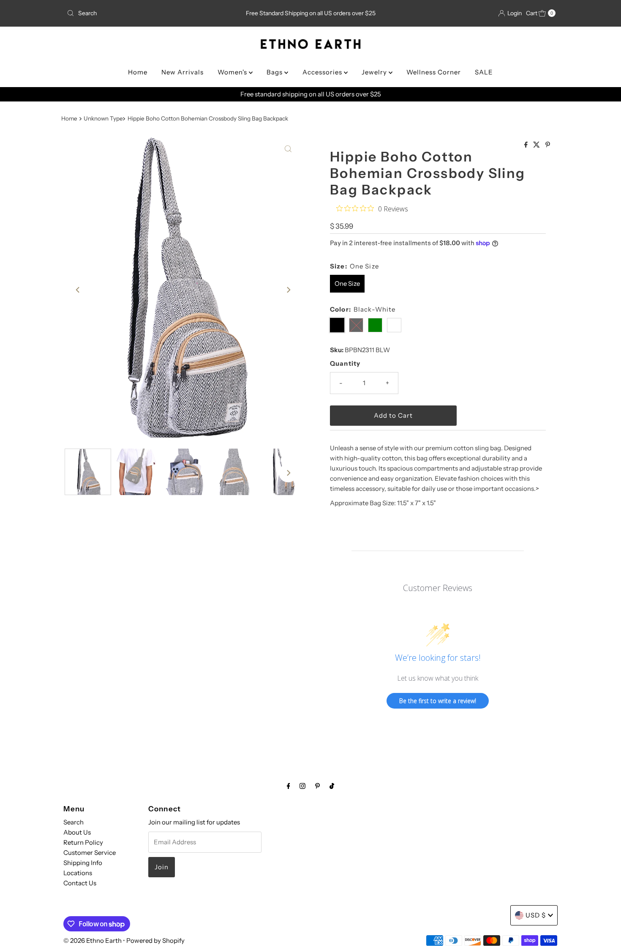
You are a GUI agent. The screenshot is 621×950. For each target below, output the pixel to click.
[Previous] (78, 290)
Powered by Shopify (155, 940)
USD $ (536, 915)
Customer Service (89, 853)
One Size (347, 283)
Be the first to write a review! (437, 701)
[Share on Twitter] (537, 145)
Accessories (323, 72)
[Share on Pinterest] (547, 145)
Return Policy (83, 842)
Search (73, 822)
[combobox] (143, 13)
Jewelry (375, 72)
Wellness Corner (433, 72)
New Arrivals (182, 72)
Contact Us (79, 883)
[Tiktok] (332, 786)
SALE (484, 72)
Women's (233, 72)
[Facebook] (288, 786)
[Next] (288, 290)
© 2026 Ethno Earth (92, 940)
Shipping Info (82, 863)
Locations (77, 873)
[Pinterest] (317, 786)
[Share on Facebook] (526, 145)
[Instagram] (302, 786)
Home (137, 72)
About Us (77, 832)
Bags (275, 72)
